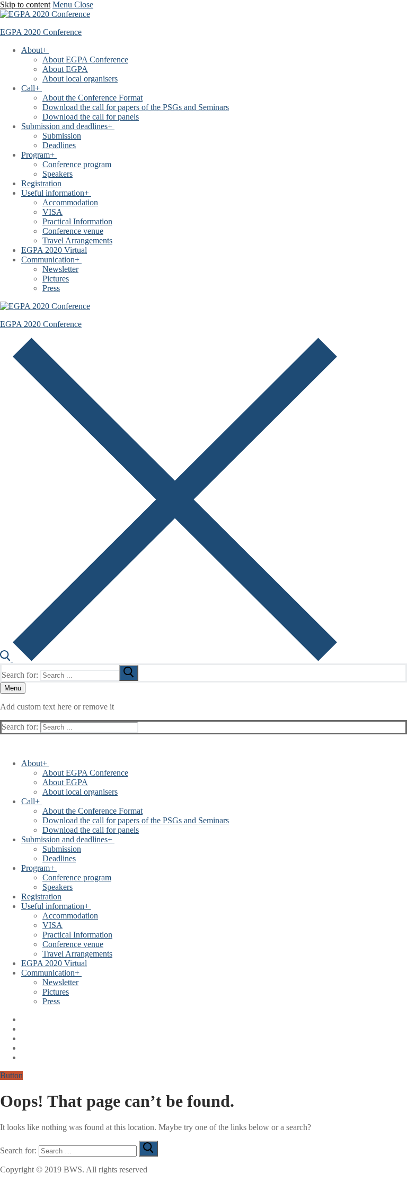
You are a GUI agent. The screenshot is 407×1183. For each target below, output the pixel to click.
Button (11, 1075)
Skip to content (25, 4)
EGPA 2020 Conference (41, 32)
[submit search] (128, 673)
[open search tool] (168, 658)
